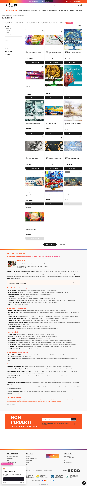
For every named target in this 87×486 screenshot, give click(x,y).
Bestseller (62, 22)
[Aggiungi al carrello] (34, 62)
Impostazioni (21, 482)
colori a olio (34, 401)
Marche (78, 10)
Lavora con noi (29, 460)
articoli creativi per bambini (13, 401)
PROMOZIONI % (10, 22)
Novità (27, 22)
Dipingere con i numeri (36, 22)
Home (3, 15)
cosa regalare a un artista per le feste (23, 393)
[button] (80, 25)
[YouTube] (75, 470)
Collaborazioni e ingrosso (31, 458)
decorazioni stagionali (56, 401)
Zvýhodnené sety (19, 22)
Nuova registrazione (77, 1)
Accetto (14, 479)
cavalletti (48, 401)
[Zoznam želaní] (78, 5)
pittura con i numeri (57, 400)
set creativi (49, 400)
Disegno (72, 10)
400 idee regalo (46, 22)
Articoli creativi (63, 10)
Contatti (27, 462)
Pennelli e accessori (52, 10)
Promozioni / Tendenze (11, 10)
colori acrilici (23, 401)
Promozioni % (65, 400)
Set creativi (55, 22)
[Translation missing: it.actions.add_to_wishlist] (42, 31)
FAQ (8, 460)
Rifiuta (4, 482)
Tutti (4, 22)
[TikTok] (78, 470)
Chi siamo (28, 456)
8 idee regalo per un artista (23, 262)
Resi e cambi (10, 458)
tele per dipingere (41, 401)
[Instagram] (72, 470)
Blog (27, 464)
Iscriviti (73, 419)
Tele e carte (34, 10)
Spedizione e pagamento (12, 456)
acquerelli (28, 401)
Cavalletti (42, 10)
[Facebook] (69, 470)
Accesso (69, 1)
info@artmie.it (69, 462)
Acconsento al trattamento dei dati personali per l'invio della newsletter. (55, 424)
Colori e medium (23, 10)
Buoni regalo (69, 22)
